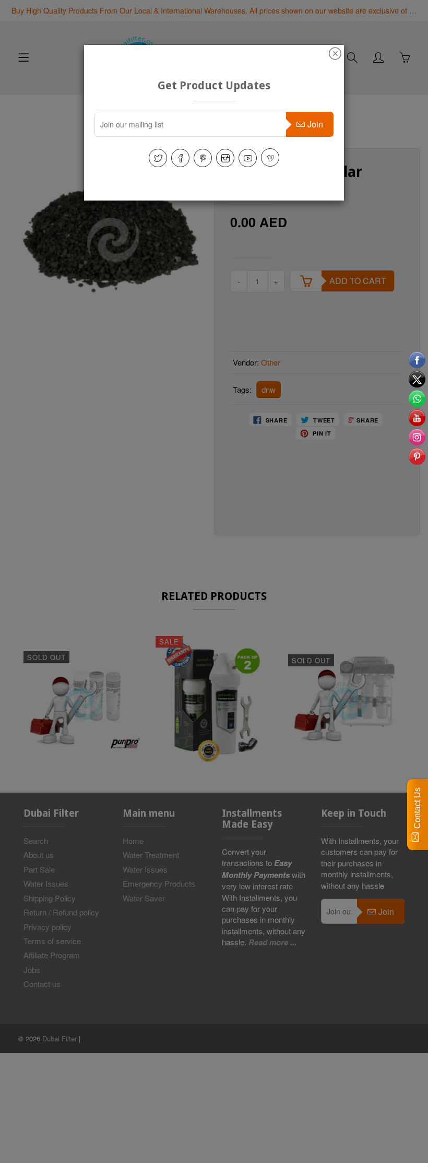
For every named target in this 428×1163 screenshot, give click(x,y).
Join (315, 124)
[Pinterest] (203, 158)
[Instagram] (225, 158)
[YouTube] (248, 158)
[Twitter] (158, 158)
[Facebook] (180, 158)
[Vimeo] (270, 157)
